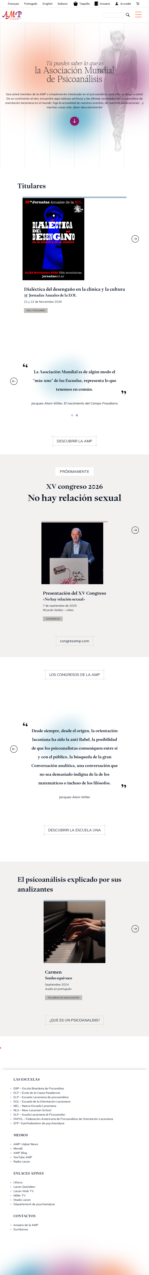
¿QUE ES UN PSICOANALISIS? (74, 1020)
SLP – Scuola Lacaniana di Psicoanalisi (39, 1114)
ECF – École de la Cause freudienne (36, 1093)
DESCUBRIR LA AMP (74, 441)
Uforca (17, 1182)
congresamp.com (74, 641)
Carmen (53, 972)
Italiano (63, 3)
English (48, 3)
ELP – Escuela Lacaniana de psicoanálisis (41, 1097)
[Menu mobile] (138, 14)
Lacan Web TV (23, 1191)
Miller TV (19, 1195)
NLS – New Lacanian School (32, 1110)
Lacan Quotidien (24, 1186)
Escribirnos (20, 1229)
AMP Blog (20, 1153)
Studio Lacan (22, 1200)
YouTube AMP (22, 1157)
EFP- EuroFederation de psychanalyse (39, 1123)
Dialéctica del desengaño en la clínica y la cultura (74, 289)
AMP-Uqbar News (25, 1144)
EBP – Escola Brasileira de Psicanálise (38, 1088)
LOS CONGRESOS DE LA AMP (74, 674)
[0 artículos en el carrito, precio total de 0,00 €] (137, 3)
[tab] (72, 415)
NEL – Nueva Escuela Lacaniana (34, 1106)
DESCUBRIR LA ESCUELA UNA (74, 830)
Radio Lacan (21, 1161)
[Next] (135, 238)
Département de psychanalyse (34, 1204)
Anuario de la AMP (25, 1225)
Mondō (18, 1148)
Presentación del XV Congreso (74, 593)
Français (13, 3)
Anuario (105, 3)
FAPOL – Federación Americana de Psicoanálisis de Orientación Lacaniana (63, 1119)
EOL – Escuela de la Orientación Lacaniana (41, 1101)
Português (30, 3)
